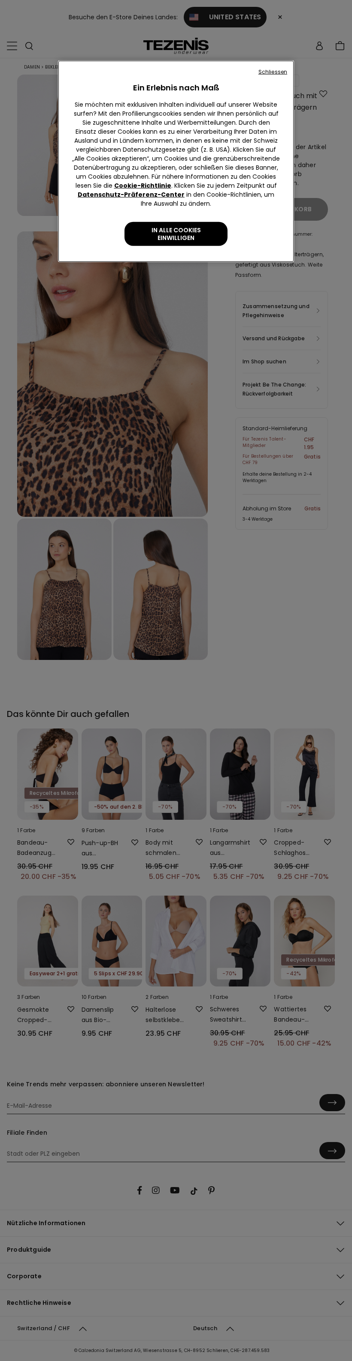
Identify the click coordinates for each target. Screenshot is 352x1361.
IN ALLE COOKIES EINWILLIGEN (176, 234)
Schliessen (272, 71)
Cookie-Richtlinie (142, 185)
